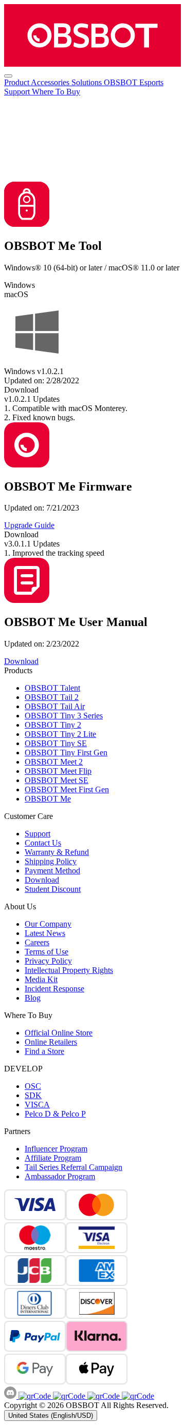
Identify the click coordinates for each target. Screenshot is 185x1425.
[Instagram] (68, 1396)
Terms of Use (46, 951)
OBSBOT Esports (133, 82)
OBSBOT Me (48, 798)
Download (42, 879)
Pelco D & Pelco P (55, 1113)
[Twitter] (137, 1396)
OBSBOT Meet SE (56, 780)
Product (17, 82)
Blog (33, 997)
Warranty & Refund (57, 852)
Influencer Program (56, 1148)
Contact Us (43, 842)
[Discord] (11, 1396)
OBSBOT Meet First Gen (67, 789)
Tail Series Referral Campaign (73, 1167)
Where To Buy (56, 91)
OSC (33, 1086)
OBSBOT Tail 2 (52, 697)
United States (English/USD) (50, 1415)
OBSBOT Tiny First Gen (66, 752)
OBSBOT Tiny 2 (53, 724)
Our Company (48, 924)
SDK (33, 1095)
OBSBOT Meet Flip (58, 771)
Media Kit (41, 979)
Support (18, 91)
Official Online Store (58, 1032)
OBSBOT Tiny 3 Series (64, 715)
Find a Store (44, 1051)
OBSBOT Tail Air (55, 706)
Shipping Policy (51, 861)
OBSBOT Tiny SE (56, 743)
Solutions (87, 82)
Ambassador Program (60, 1176)
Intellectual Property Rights (69, 970)
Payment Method (52, 870)
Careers (37, 942)
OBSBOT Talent (52, 688)
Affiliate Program (53, 1158)
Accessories (51, 82)
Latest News (45, 933)
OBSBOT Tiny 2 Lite (60, 734)
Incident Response (54, 988)
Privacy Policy (48, 960)
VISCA (37, 1104)
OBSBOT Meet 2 (54, 761)
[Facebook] (34, 1396)
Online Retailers (51, 1042)
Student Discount (53, 889)
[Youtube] (102, 1396)
